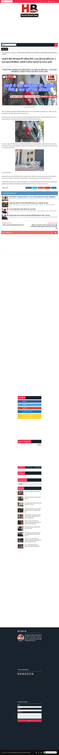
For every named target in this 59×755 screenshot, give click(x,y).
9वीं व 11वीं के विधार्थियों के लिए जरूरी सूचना (32, 491)
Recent (21, 467)
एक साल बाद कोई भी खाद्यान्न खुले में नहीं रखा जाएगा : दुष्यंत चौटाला (22, 209)
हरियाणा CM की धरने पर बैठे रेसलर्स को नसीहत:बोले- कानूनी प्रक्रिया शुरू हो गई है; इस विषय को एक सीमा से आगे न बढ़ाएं (32, 522)
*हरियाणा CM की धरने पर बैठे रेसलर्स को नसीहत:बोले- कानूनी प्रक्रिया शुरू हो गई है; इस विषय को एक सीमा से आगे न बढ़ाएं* (32, 540)
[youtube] (51, 1)
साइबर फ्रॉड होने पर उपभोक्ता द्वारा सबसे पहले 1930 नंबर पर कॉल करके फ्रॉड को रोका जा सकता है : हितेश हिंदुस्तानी (32, 196)
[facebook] (39, 1)
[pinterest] (54, 1)
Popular (29, 467)
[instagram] (44, 1)
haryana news (13, 52)
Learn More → (20, 642)
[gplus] (41, 1)
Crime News (6, 52)
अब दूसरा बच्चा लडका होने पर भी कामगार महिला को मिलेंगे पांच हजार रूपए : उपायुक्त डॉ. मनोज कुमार (28, 203)
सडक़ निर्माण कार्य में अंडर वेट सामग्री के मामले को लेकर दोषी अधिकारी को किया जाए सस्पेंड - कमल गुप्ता (29, 215)
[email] (49, 1)
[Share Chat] (56, 1)
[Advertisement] (29, 32)
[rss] (46, 1)
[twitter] (36, 1)
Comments (37, 467)
